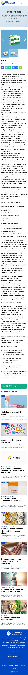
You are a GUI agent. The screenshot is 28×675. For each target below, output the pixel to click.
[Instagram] (13, 651)
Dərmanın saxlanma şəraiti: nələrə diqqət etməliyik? (12, 590)
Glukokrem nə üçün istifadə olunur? (13, 413)
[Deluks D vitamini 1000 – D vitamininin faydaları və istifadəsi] (14, 488)
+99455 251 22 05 (11, 386)
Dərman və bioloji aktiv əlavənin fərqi (10, 619)
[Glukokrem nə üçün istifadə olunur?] (14, 401)
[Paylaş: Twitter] (6, 67)
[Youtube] (15, 651)
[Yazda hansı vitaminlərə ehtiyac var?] (14, 429)
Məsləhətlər (5, 424)
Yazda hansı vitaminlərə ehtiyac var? (11, 441)
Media (3, 395)
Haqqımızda (23, 665)
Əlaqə (14, 668)
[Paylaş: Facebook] (2, 67)
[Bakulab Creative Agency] (14, 672)
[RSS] (18, 651)
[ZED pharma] (8, 3)
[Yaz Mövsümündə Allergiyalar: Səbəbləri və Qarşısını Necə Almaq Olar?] (14, 457)
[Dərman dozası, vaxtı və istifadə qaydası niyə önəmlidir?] (14, 548)
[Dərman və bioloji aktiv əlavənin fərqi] (14, 607)
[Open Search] (20, 2)
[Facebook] (11, 651)
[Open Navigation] (25, 2)
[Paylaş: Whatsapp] (9, 67)
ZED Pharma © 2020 (14, 662)
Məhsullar (11, 665)
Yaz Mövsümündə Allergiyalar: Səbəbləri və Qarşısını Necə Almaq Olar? (13, 470)
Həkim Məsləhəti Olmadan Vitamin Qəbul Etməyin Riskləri (12, 531)
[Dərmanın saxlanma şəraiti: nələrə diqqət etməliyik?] (14, 579)
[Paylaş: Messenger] (13, 67)
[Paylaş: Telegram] (16, 67)
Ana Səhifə (5, 665)
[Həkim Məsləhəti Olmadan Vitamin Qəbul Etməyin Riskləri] (14, 518)
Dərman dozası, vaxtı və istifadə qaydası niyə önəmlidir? (11, 561)
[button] (25, 39)
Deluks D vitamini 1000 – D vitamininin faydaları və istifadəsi (12, 501)
